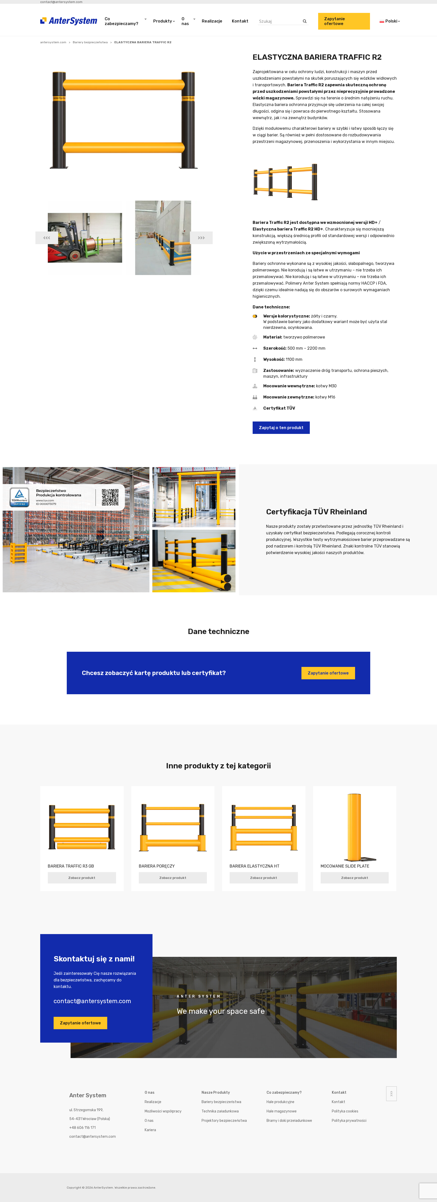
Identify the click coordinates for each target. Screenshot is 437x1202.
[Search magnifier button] (305, 21)
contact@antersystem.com (61, 2)
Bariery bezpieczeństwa (90, 42)
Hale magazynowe (282, 1111)
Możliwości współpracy (163, 1111)
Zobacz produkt (81, 878)
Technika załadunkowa (220, 1111)
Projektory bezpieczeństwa (224, 1121)
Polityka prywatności (349, 1121)
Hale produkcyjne (280, 1102)
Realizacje (212, 21)
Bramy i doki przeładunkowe (289, 1121)
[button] (46, 237)
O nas (185, 21)
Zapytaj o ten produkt (281, 427)
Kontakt (240, 21)
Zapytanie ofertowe (334, 21)
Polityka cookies (345, 1111)
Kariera (150, 1130)
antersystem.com (53, 42)
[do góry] (391, 1093)
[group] (85, 238)
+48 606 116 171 (82, 1128)
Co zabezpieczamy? (121, 21)
